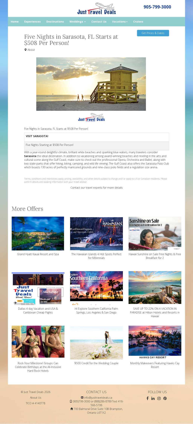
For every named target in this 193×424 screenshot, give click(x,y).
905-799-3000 (157, 7)
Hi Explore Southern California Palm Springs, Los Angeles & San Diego (96, 310)
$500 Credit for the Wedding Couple (96, 363)
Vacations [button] (119, 21)
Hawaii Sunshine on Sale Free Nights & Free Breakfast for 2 (155, 256)
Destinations (55, 21)
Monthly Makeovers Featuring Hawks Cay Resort (154, 365)
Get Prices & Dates (153, 33)
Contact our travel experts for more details (96, 187)
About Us (35, 397)
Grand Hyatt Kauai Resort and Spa (38, 254)
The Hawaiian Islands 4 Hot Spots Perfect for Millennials (96, 256)
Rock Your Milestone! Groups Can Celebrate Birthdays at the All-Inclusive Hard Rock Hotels (38, 366)
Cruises (138, 21)
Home (15, 21)
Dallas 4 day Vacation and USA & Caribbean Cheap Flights (38, 310)
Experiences (32, 21)
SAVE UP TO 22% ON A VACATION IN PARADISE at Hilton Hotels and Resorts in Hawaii (155, 312)
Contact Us (98, 21)
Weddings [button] (77, 21)
